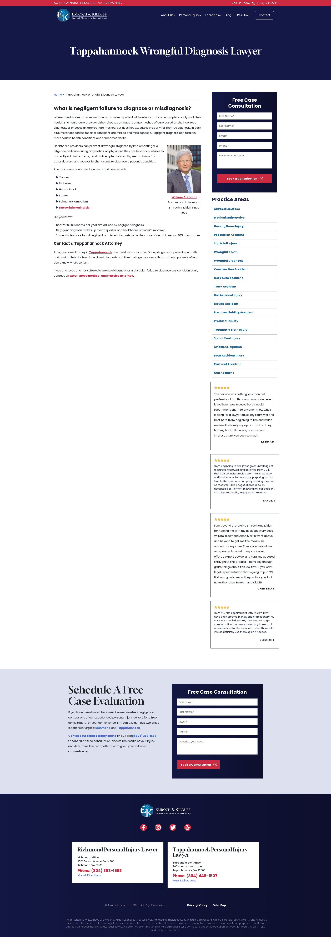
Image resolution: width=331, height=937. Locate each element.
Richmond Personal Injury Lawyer (118, 849)
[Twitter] (172, 827)
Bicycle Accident (226, 304)
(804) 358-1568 (267, 3)
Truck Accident (225, 287)
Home (58, 95)
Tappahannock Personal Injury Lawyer (210, 852)
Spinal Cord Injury (227, 338)
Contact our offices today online (92, 736)
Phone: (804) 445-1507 (195, 876)
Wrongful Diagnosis (228, 261)
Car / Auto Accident (228, 278)
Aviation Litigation (228, 347)
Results (242, 15)
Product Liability (226, 321)
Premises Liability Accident (234, 312)
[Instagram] (158, 827)
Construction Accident (231, 269)
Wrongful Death (226, 252)
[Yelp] (187, 827)
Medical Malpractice (229, 218)
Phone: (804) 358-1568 (100, 871)
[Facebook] (143, 827)
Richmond (103, 728)
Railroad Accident (227, 364)
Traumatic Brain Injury (230, 330)
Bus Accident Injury (228, 295)
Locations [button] (212, 15)
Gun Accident (224, 373)
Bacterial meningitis (74, 208)
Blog (228, 15)
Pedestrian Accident (229, 235)
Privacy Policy (197, 905)
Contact (264, 15)
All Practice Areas (227, 209)
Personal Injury (189, 15)
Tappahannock (100, 252)
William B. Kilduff (184, 197)
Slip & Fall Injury (225, 243)
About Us (167, 15)
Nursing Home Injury (229, 226)
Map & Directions (89, 875)
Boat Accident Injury (229, 356)
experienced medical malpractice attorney (101, 276)
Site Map (219, 905)
